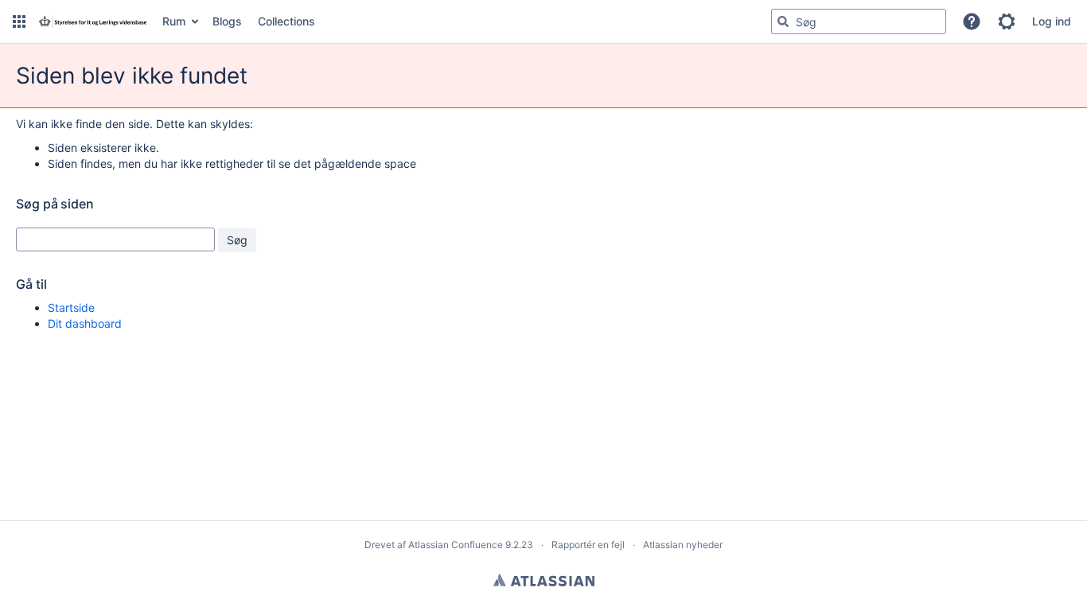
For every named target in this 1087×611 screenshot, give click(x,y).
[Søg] (783, 21)
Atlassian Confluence (455, 545)
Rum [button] (173, 21)
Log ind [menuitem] (1051, 21)
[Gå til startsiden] (92, 21)
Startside (71, 307)
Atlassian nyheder (683, 545)
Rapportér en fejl (588, 545)
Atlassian (543, 580)
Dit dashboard (85, 323)
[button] (19, 21)
